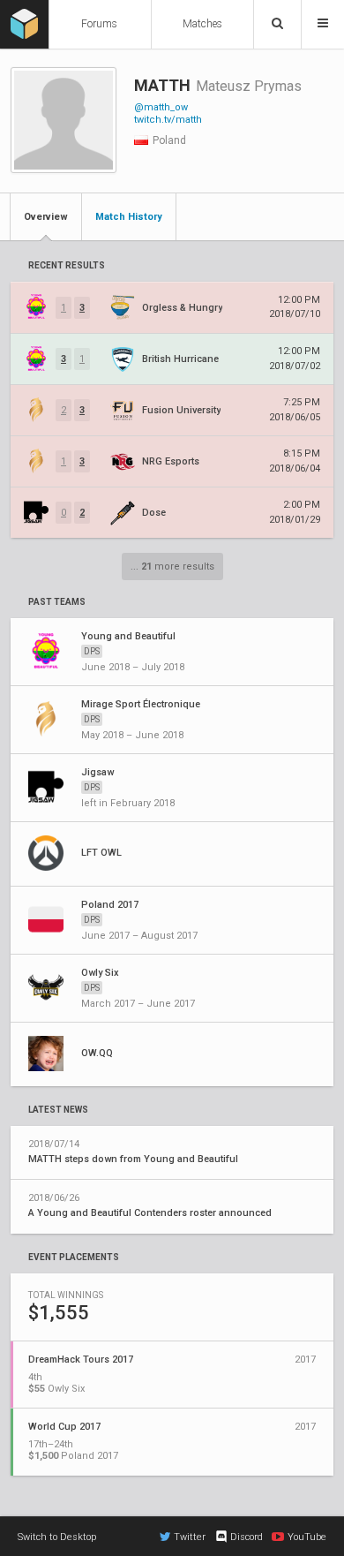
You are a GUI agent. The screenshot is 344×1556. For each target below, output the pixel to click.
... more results (172, 566)
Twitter (190, 1537)
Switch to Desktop (57, 1537)
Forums (99, 24)
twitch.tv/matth (168, 120)
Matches (202, 24)
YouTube (307, 1537)
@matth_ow (161, 107)
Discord (246, 1537)
